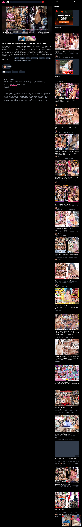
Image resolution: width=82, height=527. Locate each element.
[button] (3, 32)
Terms (5, 79)
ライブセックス (48, 2)
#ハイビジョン (18, 60)
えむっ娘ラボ (61, 184)
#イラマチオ (42, 58)
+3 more (76, 463)
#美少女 (27, 58)
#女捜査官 (48, 58)
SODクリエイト (61, 337)
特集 (72, 2)
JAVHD (54, 2)
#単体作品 (22, 58)
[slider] (27, 30)
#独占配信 (25, 60)
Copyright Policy (6, 82)
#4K (29, 60)
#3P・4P (16, 58)
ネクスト (61, 465)
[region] (27, 20)
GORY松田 (15, 72)
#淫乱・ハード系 (34, 58)
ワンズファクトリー (62, 209)
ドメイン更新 (7, 91)
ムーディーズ (61, 57)
